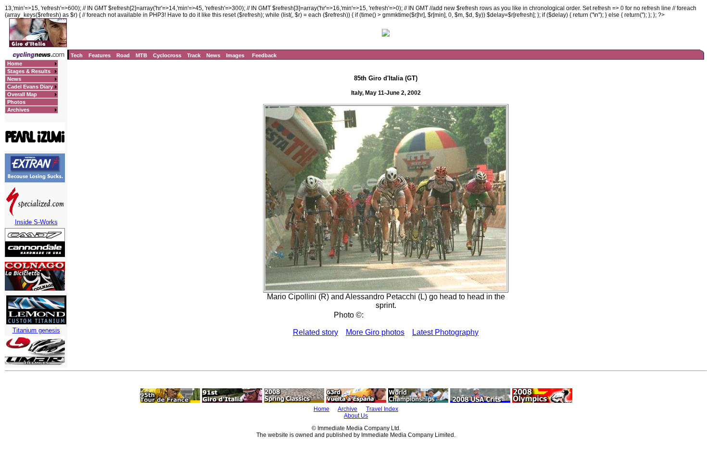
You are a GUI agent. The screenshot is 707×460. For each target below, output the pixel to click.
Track (194, 55)
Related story (315, 332)
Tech (77, 55)
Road (123, 55)
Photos (16, 102)
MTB (141, 55)
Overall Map (22, 94)
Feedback (264, 55)
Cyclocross (167, 55)
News (213, 55)
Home (14, 63)
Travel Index (382, 409)
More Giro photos (375, 332)
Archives (18, 110)
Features (99, 55)
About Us (356, 415)
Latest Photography (445, 332)
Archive (347, 409)
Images (235, 55)
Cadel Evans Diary (30, 86)
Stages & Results (28, 71)
